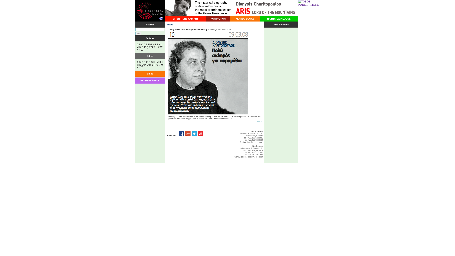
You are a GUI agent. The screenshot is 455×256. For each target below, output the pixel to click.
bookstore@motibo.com (252, 157)
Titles (150, 56)
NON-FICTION (218, 18)
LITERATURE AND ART (185, 18)
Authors (150, 38)
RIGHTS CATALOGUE (279, 18)
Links (150, 73)
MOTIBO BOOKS (245, 18)
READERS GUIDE (150, 80)
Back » (259, 121)
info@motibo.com (254, 142)
